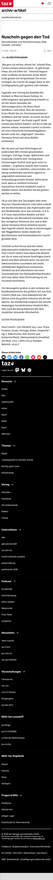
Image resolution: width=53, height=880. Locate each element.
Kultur (4, 408)
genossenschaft (9, 544)
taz (8, 363)
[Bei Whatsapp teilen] (27, 357)
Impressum (42, 853)
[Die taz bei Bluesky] (23, 371)
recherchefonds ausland (13, 556)
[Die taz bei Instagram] (29, 371)
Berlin (4, 421)
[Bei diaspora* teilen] (33, 357)
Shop (4, 777)
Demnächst (7, 679)
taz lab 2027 (7, 705)
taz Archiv (6, 744)
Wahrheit (6, 434)
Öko (3, 395)
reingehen (6, 621)
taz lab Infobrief (9, 660)
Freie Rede (7, 614)
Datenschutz (29, 853)
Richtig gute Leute (10, 466)
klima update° (8, 602)
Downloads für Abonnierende (16, 822)
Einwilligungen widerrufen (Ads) (35, 859)
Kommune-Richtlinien (40, 846)
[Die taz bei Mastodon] (17, 371)
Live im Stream (9, 692)
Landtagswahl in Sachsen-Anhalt (17, 460)
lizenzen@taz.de (39, 838)
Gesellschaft (7, 402)
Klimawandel (8, 473)
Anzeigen (6, 783)
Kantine (5, 771)
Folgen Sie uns (7, 370)
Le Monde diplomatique (13, 738)
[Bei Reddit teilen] (39, 357)
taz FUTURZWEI (9, 731)
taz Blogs (6, 725)
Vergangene (7, 698)
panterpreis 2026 (10, 569)
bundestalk (7, 589)
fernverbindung (9, 595)
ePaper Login (8, 816)
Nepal (4, 453)
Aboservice (7, 809)
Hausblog (6, 498)
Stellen (5, 511)
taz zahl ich (7, 550)
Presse (5, 518)
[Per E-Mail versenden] (4, 357)
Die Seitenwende (10, 505)
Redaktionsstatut (20, 846)
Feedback (6, 803)
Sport (4, 414)
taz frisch (6, 647)
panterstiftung (8, 563)
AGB (4, 859)
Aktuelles (6, 492)
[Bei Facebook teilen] (21, 357)
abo (3, 537)
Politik (5, 389)
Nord (4, 427)
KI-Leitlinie (7, 853)
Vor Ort (5, 686)
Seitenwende (13, 859)
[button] (50, 3)
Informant (18, 853)
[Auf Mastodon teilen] (9, 357)
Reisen (5, 764)
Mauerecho (7, 608)
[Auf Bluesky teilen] (15, 357)
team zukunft (8, 640)
